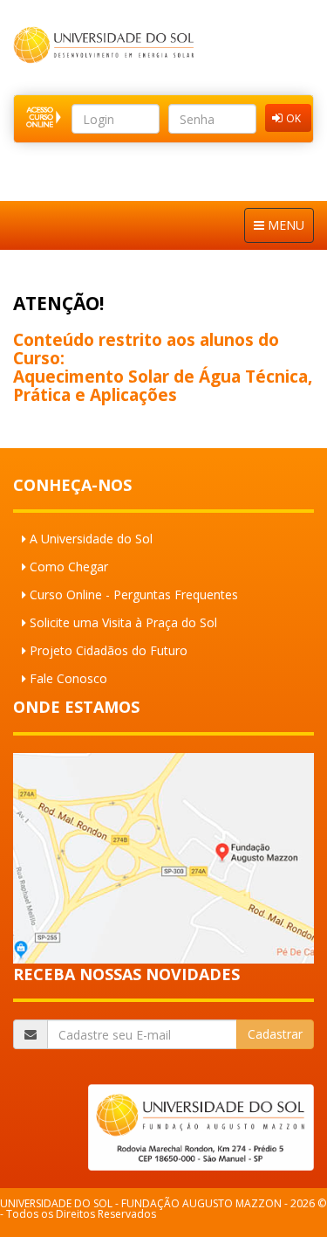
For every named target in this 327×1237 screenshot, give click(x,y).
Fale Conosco (68, 678)
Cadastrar (275, 1034)
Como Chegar (69, 566)
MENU (284, 225)
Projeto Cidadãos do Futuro (108, 650)
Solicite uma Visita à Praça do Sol (123, 622)
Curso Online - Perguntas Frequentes (134, 594)
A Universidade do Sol (91, 538)
